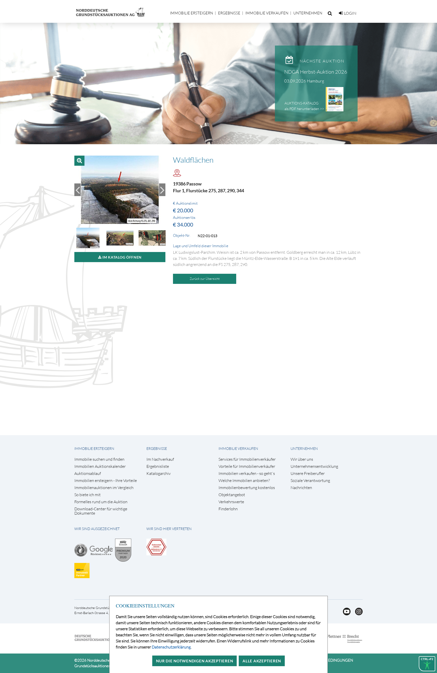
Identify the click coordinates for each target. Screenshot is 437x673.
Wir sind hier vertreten (169, 529)
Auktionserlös (184, 218)
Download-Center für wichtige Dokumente (100, 511)
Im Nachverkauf (160, 459)
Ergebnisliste (157, 466)
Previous (77, 189)
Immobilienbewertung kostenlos (247, 488)
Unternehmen (307, 13)
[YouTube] (345, 613)
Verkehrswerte (231, 502)
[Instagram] (357, 613)
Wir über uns (302, 459)
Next (162, 189)
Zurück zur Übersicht (205, 279)
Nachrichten (301, 488)
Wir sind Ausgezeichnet (97, 529)
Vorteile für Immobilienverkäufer (247, 466)
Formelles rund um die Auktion (100, 502)
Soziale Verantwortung (310, 480)
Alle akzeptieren (262, 661)
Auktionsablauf (87, 473)
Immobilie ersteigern (191, 13)
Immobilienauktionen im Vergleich (104, 488)
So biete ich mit (87, 495)
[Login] (341, 13)
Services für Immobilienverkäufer (247, 459)
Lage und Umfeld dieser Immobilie (200, 246)
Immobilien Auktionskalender (100, 466)
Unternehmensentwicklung (314, 466)
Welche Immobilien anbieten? (244, 480)
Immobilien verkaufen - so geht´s (247, 473)
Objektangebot (232, 495)
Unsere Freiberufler (308, 473)
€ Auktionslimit (185, 203)
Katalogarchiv (158, 473)
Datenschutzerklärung (171, 646)
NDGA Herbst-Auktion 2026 (315, 72)
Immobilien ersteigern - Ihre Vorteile (105, 480)
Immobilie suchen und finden (99, 459)
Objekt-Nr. (181, 236)
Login (350, 13)
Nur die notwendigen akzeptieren (194, 661)
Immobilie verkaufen (266, 13)
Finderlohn (228, 509)
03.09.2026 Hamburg (304, 80)
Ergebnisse (229, 13)
